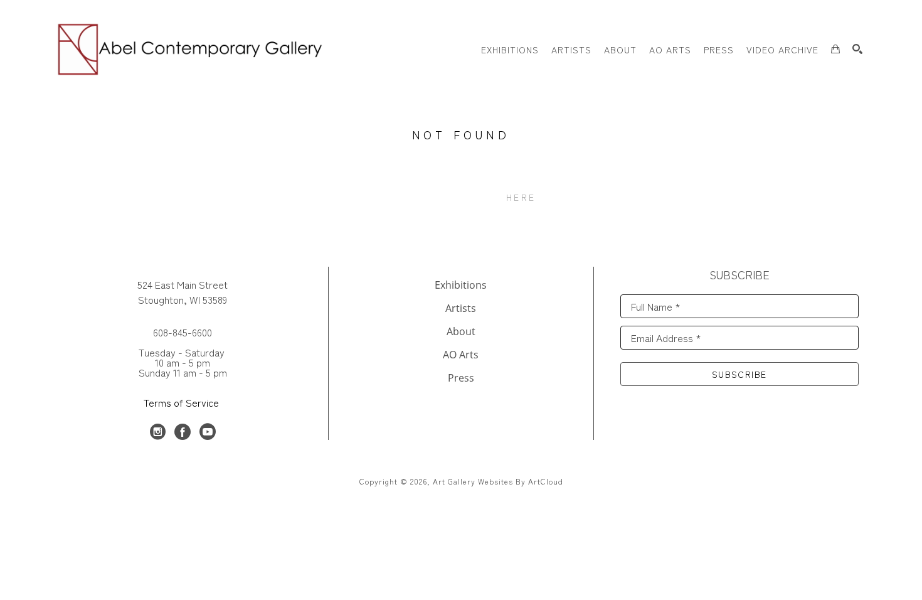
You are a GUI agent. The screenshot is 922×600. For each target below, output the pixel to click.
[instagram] (157, 432)
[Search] (857, 49)
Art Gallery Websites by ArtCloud (498, 481)
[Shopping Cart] (835, 49)
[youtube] (207, 432)
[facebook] (182, 432)
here (521, 197)
